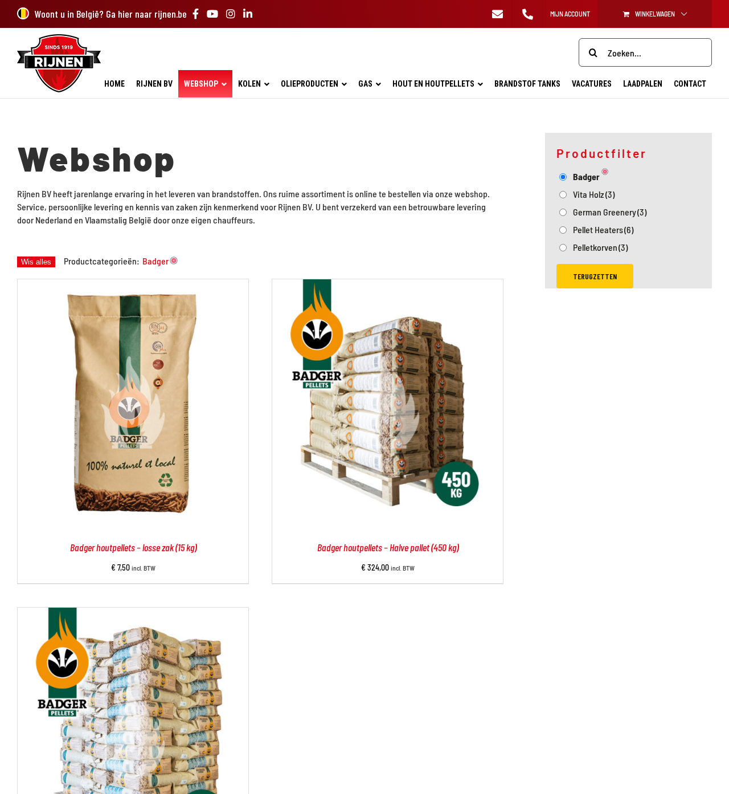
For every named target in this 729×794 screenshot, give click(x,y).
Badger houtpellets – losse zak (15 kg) (133, 547)
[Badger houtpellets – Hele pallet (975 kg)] (133, 614)
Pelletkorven (600, 247)
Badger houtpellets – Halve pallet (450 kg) (387, 547)
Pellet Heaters (603, 229)
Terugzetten (595, 276)
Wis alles (36, 262)
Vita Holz (594, 194)
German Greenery (609, 211)
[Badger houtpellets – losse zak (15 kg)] (133, 285)
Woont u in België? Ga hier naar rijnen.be (111, 13)
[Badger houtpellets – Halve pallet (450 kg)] (387, 285)
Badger (586, 176)
